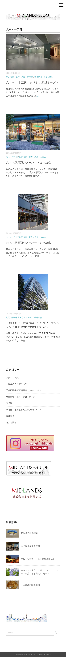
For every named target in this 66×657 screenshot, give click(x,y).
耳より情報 (48, 77)
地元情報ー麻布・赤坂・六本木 (19, 77)
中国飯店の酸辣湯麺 (30, 585)
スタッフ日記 (12, 157)
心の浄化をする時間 (30, 546)
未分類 (9, 403)
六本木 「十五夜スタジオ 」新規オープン (32, 82)
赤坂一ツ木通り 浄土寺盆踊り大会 (37, 559)
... (38, 96)
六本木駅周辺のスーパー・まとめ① (28, 242)
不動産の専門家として (16, 384)
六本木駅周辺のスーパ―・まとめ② (28, 162)
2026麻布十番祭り (30, 533)
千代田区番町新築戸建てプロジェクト (23, 390)
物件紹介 (38, 77)
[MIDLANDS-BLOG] (33, 13)
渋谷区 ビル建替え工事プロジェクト (23, 409)
